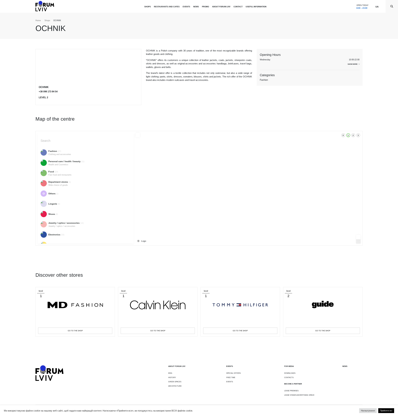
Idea (170, 373)
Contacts (289, 377)
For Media (289, 366)
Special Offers (233, 373)
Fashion (264, 80)
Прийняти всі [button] (386, 410)
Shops (147, 7)
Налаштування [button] (368, 410)
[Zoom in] (358, 237)
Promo (205, 7)
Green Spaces (174, 382)
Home (38, 20)
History (172, 377)
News (196, 7)
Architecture (175, 386)
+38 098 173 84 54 (48, 91)
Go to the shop (75, 331)
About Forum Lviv (221, 7)
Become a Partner (293, 384)
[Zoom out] (358, 241)
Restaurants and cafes (167, 7)
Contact (238, 7)
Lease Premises (291, 391)
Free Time (230, 377)
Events (186, 7)
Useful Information (256, 7)
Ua (377, 6)
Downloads (289, 373)
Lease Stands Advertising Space (299, 395)
